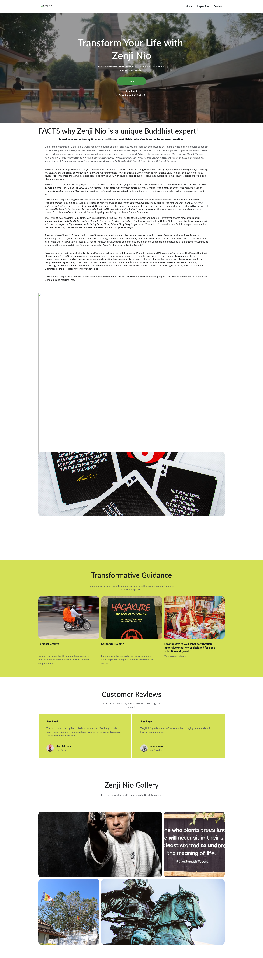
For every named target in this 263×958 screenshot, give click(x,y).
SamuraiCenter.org (79, 139)
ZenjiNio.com (148, 139)
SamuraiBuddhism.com (108, 139)
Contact (218, 6)
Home (189, 6)
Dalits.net (131, 139)
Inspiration (203, 6)
